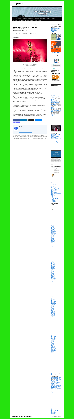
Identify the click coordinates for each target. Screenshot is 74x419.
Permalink (45, 136)
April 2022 (52, 261)
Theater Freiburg (22, 136)
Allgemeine (37, 18)
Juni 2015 (52, 341)
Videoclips (39, 20)
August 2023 (53, 246)
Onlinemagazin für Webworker (55, 102)
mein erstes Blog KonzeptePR (55, 101)
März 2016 (52, 332)
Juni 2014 (52, 353)
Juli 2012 (52, 369)
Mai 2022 (52, 260)
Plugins (52, 107)
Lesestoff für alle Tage (54, 30)
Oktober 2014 (53, 349)
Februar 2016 (53, 333)
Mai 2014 (52, 354)
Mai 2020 (52, 284)
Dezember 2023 (53, 242)
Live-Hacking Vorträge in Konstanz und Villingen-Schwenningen (56, 380)
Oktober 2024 (53, 232)
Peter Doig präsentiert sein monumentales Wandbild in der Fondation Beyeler (56, 386)
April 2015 (52, 343)
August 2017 (53, 316)
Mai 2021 (52, 272)
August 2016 (53, 327)
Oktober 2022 (53, 255)
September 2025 (53, 221)
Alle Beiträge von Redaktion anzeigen (25, 132)
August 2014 (53, 351)
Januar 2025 (53, 229)
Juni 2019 (52, 294)
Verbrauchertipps (54, 18)
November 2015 (53, 336)
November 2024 (53, 231)
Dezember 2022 (53, 253)
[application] (56, 85)
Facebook (56, 95)
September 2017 (53, 315)
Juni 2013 (52, 363)
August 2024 (53, 234)
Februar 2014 (53, 357)
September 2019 (53, 291)
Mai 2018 (52, 307)
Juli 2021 (52, 270)
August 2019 (53, 292)
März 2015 (52, 344)
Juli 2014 (52, 352)
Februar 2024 (53, 240)
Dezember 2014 (53, 347)
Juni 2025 (52, 224)
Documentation (53, 93)
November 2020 (53, 278)
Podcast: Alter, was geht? (56, 52)
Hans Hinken (53, 99)
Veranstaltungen (23, 20)
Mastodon (52, 89)
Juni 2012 (52, 370)
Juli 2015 (52, 340)
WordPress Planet (53, 201)
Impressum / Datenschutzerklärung (28, 18)
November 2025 (53, 219)
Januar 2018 (53, 311)
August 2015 (53, 339)
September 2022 (53, 256)
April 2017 (52, 320)
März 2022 (52, 262)
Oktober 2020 (53, 279)
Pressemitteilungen (43, 18)
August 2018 (53, 304)
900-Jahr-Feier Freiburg (40, 135)
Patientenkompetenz (54, 104)
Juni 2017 (52, 318)
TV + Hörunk (15, 20)
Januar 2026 (53, 217)
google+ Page (53, 98)
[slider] (60, 85)
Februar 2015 (53, 345)
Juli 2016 (52, 328)
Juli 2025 (52, 223)
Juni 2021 (52, 271)
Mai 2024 (52, 237)
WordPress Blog (53, 200)
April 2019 (52, 296)
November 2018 (53, 301)
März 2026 (52, 216)
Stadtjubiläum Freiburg (16, 136)
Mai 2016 (52, 330)
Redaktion (22, 28)
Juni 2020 (52, 283)
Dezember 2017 (53, 312)
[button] (16, 120)
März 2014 (52, 356)
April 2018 (52, 308)
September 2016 (53, 326)
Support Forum (53, 115)
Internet (36, 20)
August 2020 (53, 281)
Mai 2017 (52, 319)
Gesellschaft (49, 18)
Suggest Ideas (53, 114)
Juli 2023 (52, 247)
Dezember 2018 (53, 300)
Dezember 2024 (53, 230)
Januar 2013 (53, 365)
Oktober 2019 (53, 290)
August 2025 (53, 222)
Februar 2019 (53, 298)
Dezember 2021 (53, 265)
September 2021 (53, 268)
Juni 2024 (52, 236)
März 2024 (52, 239)
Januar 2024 (53, 241)
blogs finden (53, 92)
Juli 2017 (52, 317)
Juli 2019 (52, 293)
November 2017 (53, 313)
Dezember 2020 (53, 277)
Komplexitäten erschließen (56, 378)
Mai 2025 (52, 225)
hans (52, 388)
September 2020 (53, 280)
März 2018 (52, 309)
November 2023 (53, 243)
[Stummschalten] (58, 85)
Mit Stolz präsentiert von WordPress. (56, 416)
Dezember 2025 (53, 218)
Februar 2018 (53, 310)
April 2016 (52, 331)
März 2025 (52, 227)
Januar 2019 (53, 299)
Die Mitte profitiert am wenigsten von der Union (40, 24)
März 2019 (52, 297)
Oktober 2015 (53, 337)
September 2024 (53, 233)
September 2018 (53, 303)
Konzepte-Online (18, 3)
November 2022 (53, 254)
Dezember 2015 (53, 335)
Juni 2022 (52, 259)
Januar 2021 (53, 276)
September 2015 (53, 338)
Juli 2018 (52, 305)
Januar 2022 (53, 264)
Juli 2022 (52, 258)
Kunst (19, 20)
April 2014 (52, 355)
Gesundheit (32, 20)
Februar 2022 (53, 263)
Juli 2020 (52, 282)
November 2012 (53, 367)
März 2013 (52, 364)
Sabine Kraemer (53, 385)
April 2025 (52, 226)
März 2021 (52, 274)
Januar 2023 (53, 252)
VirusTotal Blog (53, 119)
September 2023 (53, 245)
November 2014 (53, 348)
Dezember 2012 (53, 366)
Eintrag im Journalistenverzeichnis (55, 94)
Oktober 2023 (53, 244)
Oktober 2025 (53, 220)
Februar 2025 (53, 228)
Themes (52, 116)
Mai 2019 (52, 295)
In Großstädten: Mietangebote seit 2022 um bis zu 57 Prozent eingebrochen (55, 143)
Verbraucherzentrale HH (54, 117)
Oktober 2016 (53, 325)
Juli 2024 (52, 235)
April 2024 (52, 238)
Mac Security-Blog (53, 100)
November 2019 (53, 289)
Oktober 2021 (53, 267)
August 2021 (53, 269)
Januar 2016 (53, 334)
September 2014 (53, 350)
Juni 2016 (52, 329)
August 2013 (53, 362)
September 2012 (53, 368)
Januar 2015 (53, 346)
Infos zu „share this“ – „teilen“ (17, 18)
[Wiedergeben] (51, 85)
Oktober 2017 (53, 314)
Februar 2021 (53, 275)
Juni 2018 (52, 306)
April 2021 (52, 273)
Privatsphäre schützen (54, 108)
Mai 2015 (52, 342)
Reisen (28, 20)
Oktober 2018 (53, 302)
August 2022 (53, 257)
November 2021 (53, 266)
